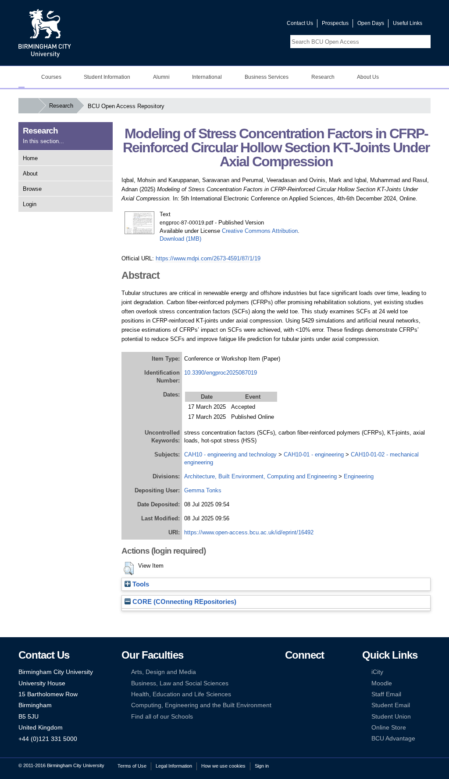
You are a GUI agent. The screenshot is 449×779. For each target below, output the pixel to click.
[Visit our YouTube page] (259, 25)
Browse (32, 189)
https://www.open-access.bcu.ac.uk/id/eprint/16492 (249, 532)
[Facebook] (289, 672)
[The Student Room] (316, 694)
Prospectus (335, 23)
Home (30, 158)
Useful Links (407, 23)
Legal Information (174, 765)
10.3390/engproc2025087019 (220, 372)
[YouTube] (316, 672)
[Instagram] (302, 683)
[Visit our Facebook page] (238, 25)
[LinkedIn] (289, 683)
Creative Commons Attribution (260, 231)
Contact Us (300, 23)
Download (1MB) (180, 238)
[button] (129, 568)
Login (29, 204)
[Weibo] (289, 694)
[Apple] (289, 705)
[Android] (302, 705)
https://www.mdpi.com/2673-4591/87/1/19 (208, 258)
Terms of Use (132, 765)
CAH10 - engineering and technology (230, 454)
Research (61, 105)
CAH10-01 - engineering (314, 454)
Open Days (370, 23)
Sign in (262, 765)
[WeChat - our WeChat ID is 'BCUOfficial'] (302, 694)
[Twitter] (302, 672)
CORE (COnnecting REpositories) (183, 601)
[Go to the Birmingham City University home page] (44, 33)
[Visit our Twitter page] (248, 25)
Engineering (359, 476)
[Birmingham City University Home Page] (21, 77)
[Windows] (316, 705)
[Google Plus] (316, 683)
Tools (140, 584)
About (30, 173)
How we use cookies (223, 765)
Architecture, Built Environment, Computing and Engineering (260, 476)
